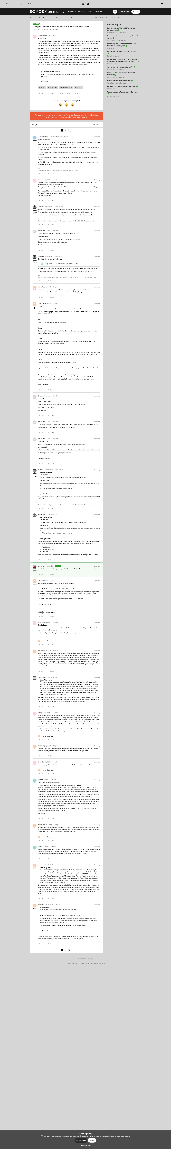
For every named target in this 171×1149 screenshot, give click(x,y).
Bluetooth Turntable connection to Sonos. (121, 86)
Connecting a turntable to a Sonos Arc (120, 67)
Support (22, 4)
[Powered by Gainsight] (86, 959)
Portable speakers (77, 18)
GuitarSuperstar (43, 137)
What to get (110, 48)
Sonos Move (78, 87)
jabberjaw (41, 865)
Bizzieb (40, 580)
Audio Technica (52, 87)
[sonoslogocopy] (85, 4)
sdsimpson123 (42, 825)
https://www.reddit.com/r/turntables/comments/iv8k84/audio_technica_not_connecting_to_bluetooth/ (69, 450)
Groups (90, 12)
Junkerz (40, 780)
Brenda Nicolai (42, 36)
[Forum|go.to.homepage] (47, 12)
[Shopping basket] (162, 4)
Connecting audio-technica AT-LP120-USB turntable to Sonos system (121, 45)
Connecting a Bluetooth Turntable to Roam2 (122, 51)
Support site (98, 12)
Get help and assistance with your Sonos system (54, 18)
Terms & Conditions (72, 963)
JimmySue (41, 180)
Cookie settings (84, 963)
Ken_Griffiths (42, 514)
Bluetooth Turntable (66, 87)
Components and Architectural (116, 40)
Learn (14, 4)
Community (33, 18)
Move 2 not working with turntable (118, 80)
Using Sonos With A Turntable (116, 33)
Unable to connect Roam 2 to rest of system (122, 92)
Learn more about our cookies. (120, 1136)
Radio (29, 4)
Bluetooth (42, 87)
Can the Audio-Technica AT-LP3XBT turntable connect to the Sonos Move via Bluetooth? (122, 60)
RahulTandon (42, 303)
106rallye (41, 566)
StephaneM (41, 231)
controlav (41, 206)
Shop (8, 4)
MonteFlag (41, 287)
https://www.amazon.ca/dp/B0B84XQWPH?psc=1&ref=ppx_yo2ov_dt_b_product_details (68, 787)
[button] (124, 12)
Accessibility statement (98, 963)
